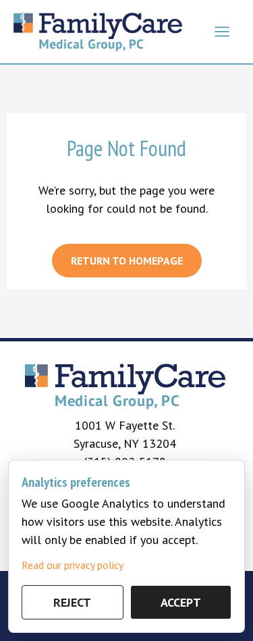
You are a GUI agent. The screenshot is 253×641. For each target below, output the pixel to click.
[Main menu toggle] (222, 31)
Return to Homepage (127, 260)
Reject (72, 602)
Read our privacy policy (72, 565)
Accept (181, 602)
